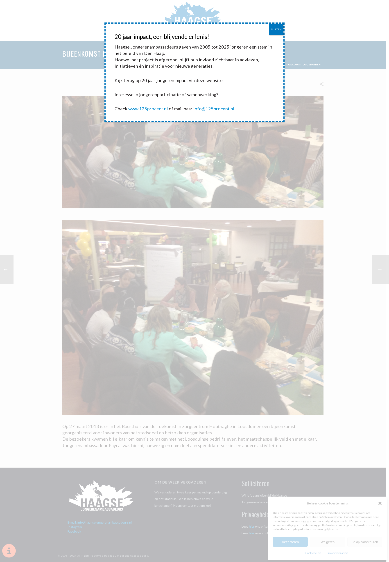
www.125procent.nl (148, 108)
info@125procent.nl (213, 108)
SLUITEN (276, 29)
